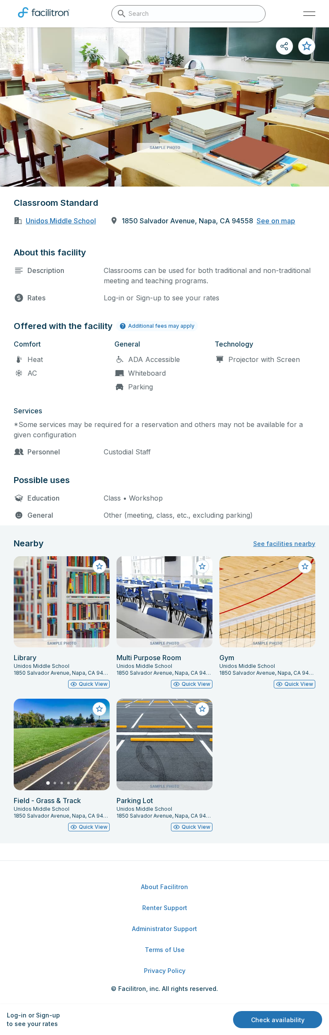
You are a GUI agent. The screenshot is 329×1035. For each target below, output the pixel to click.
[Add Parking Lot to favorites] (202, 709)
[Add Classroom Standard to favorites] (306, 46)
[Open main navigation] (309, 14)
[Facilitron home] (44, 19)
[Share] (284, 46)
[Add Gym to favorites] (305, 566)
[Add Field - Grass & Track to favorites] (99, 709)
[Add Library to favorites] (99, 566)
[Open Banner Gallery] (164, 107)
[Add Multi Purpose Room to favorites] (202, 566)
